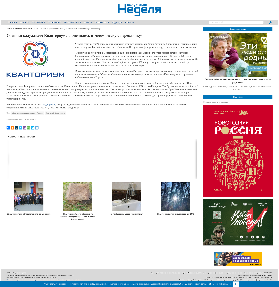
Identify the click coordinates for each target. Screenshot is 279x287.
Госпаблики (38, 22)
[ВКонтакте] (8, 127)
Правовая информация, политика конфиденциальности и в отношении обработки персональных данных (44, 280)
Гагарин (40, 113)
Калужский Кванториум (55, 113)
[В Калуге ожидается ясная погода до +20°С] (175, 196)
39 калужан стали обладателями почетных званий (29, 214)
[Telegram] (37, 127)
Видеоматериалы (238, 29)
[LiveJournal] (16, 127)
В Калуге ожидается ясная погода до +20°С (175, 214)
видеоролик (49, 104)
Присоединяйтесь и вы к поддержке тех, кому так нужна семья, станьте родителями (238, 81)
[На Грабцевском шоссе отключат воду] (126, 196)
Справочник (54, 22)
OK (236, 284)
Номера (88, 22)
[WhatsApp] (28, 127)
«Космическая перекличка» (23, 113)
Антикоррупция (72, 22)
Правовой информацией (220, 284)
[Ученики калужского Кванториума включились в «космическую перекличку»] (36, 81)
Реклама (130, 22)
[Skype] (32, 127)
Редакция (117, 22)
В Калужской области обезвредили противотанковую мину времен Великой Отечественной (77, 216)
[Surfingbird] (20, 127)
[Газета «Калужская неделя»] (139, 15)
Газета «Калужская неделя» (18, 29)
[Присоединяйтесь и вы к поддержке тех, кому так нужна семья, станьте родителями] (237, 55)
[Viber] (24, 127)
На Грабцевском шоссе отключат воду (126, 214)
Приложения (102, 22)
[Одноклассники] (12, 127)
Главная (12, 22)
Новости (24, 22)
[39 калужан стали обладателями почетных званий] (29, 196)
